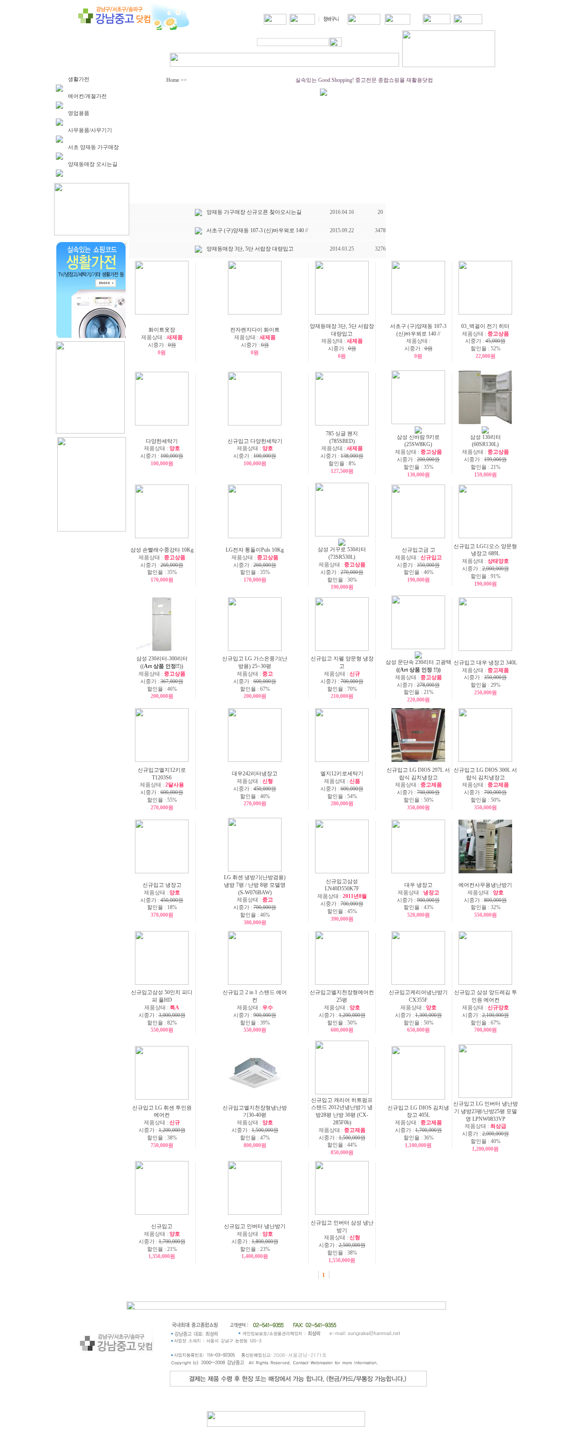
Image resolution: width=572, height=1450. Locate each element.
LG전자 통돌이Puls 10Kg (255, 550)
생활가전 (78, 79)
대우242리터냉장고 (255, 773)
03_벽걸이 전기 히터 (485, 326)
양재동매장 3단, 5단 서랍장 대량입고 (250, 249)
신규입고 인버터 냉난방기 (255, 1226)
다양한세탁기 (162, 441)
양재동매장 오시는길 (93, 164)
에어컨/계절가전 (87, 96)
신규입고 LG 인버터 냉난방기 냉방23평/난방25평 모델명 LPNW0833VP (485, 1111)
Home (172, 80)
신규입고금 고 (418, 550)
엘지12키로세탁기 (341, 773)
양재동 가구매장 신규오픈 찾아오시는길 (254, 212)
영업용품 (78, 113)
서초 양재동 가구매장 (93, 147)
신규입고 (161, 1226)
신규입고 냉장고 (162, 885)
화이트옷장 (161, 330)
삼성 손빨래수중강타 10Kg (161, 550)
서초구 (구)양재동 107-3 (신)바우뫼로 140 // (257, 230)
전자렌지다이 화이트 (255, 330)
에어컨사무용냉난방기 (485, 885)
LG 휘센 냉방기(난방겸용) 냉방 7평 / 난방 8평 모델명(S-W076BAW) (255, 885)
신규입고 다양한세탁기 (254, 441)
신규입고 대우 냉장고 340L (485, 662)
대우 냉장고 (418, 885)
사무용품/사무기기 (90, 130)
